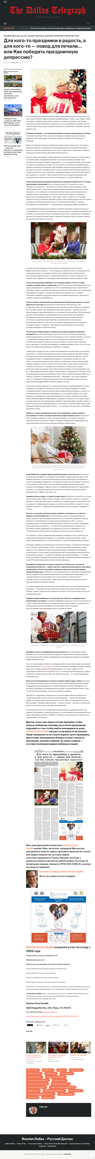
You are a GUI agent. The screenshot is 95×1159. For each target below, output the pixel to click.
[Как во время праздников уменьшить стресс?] (58, 1047)
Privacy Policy (21, 1143)
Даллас (31, 36)
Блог (25, 36)
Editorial (15, 62)
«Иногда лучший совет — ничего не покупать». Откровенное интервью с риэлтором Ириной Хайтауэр (13, 150)
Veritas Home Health (37, 731)
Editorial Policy (10, 1143)
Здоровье (40, 36)
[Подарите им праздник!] (80, 1047)
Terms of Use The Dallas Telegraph (56, 1143)
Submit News (51, 1146)
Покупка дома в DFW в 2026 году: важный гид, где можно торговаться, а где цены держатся (13, 94)
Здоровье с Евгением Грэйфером (59, 36)
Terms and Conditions (35, 1143)
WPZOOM (67, 1154)
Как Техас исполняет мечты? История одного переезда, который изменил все (38, 28)
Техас (76, 36)
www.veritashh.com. (50, 1012)
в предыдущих (47, 666)
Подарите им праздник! (78, 1055)
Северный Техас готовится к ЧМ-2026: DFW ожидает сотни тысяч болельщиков (12, 122)
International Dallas (13, 36)
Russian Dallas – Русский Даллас (47, 1139)
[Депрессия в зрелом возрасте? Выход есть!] (36, 1047)
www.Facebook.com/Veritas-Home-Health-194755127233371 (52, 1016)
